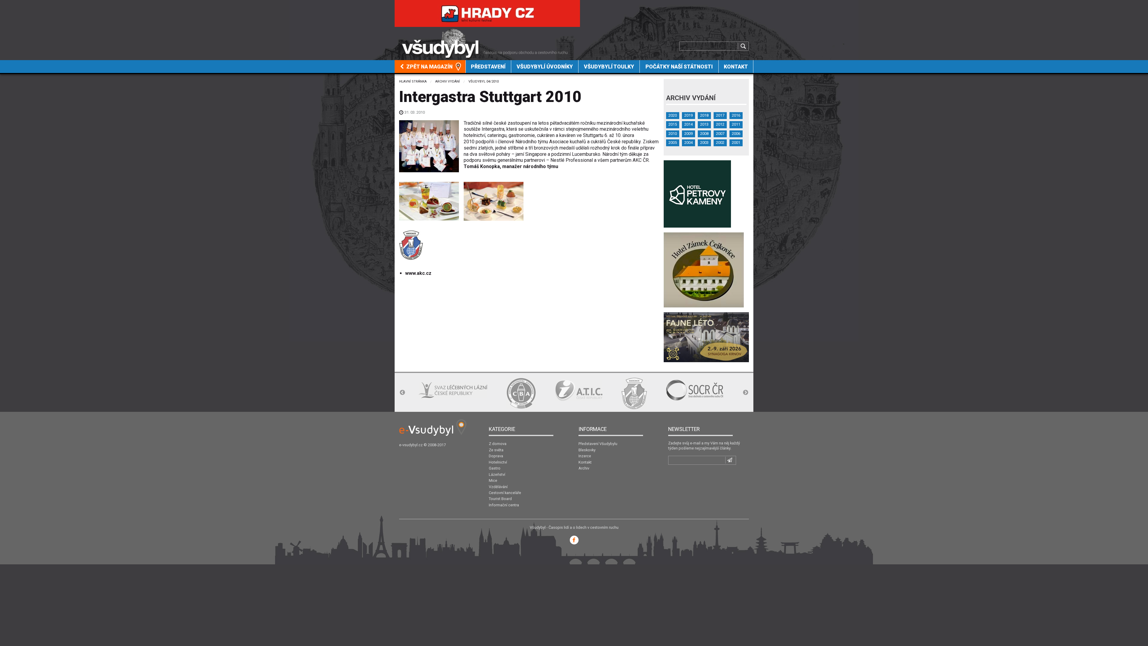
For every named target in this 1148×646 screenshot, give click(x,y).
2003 (704, 142)
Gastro (494, 468)
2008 (704, 133)
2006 (736, 133)
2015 (672, 124)
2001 (736, 142)
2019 (688, 115)
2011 (736, 124)
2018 (704, 115)
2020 (672, 115)
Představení (488, 67)
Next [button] (746, 393)
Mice (493, 480)
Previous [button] (402, 393)
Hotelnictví (498, 462)
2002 (720, 142)
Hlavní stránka (413, 81)
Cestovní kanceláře (505, 492)
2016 (736, 115)
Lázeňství (497, 474)
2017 (720, 115)
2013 (704, 124)
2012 (720, 124)
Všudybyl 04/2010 (483, 81)
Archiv (583, 468)
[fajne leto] (706, 337)
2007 (720, 133)
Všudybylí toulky (609, 67)
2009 (688, 133)
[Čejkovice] (704, 269)
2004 (688, 142)
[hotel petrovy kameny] (697, 193)
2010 (672, 133)
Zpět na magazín (429, 67)
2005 (672, 142)
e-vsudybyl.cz (411, 445)
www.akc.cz (418, 273)
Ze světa (496, 450)
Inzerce (584, 456)
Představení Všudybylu (597, 443)
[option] (453, 390)
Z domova (497, 443)
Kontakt (736, 67)
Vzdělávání (498, 486)
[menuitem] (430, 66)
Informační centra (504, 505)
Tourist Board (500, 498)
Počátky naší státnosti (679, 67)
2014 (688, 124)
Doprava (496, 456)
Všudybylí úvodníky (545, 67)
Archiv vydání (447, 81)
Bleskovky (587, 450)
